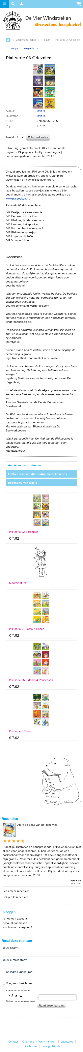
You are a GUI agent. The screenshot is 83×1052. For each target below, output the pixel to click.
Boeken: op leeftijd (26, 39)
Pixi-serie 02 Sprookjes (23, 531)
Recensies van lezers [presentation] (22, 482)
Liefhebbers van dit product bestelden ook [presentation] (37, 474)
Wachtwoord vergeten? (17, 927)
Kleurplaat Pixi (18, 582)
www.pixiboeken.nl (17, 198)
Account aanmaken (15, 923)
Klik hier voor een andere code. (20, 1001)
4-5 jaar (45, 39)
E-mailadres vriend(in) (17, 971)
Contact (13, 1041)
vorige (12, 48)
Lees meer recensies (16, 891)
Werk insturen (47, 1041)
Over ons (28, 1041)
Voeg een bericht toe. (19, 983)
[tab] (41, 465)
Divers (41, 110)
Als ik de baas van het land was (37, 824)
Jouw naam (10, 947)
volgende (31, 48)
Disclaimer (30, 1046)
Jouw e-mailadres (14, 959)
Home (8, 40)
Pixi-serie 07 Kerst (20, 731)
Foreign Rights (51, 1046)
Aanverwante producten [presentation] (24, 465)
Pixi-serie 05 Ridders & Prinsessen (31, 680)
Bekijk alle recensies (15, 897)
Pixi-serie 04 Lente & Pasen (26, 628)
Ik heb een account (15, 918)
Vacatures (67, 1041)
